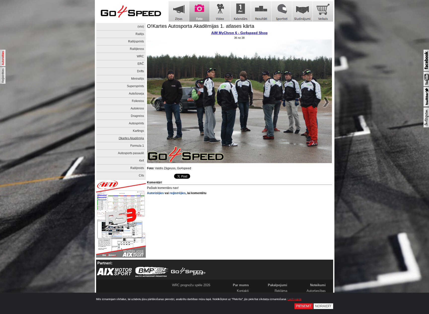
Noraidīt (323, 306)
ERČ (141, 64)
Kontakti (243, 291)
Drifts (140, 71)
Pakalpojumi (277, 285)
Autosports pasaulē (131, 153)
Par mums (241, 285)
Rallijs (140, 34)
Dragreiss (137, 116)
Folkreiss (138, 101)
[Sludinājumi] (302, 11)
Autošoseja (136, 93)
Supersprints (135, 86)
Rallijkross (137, 49)
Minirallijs (137, 78)
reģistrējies (178, 193)
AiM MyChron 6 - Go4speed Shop (239, 33)
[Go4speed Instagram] (426, 126)
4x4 (141, 160)
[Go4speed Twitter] (426, 105)
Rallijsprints (136, 41)
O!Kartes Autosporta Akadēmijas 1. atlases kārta (200, 26)
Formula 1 (137, 145)
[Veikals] (323, 11)
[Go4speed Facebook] (426, 70)
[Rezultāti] (261, 11)
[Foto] (199, 11)
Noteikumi (318, 285)
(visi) (141, 26)
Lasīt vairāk (294, 299)
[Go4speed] (131, 11)
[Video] (220, 11)
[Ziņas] (179, 11)
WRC (140, 56)
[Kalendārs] (240, 11)
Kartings (138, 131)
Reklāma (281, 291)
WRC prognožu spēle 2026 (191, 285)
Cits (141, 175)
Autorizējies (155, 193)
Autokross (137, 108)
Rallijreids (137, 168)
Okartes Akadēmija (131, 138)
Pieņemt (303, 306)
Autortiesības (316, 291)
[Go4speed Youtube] (426, 85)
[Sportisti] (282, 11)
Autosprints (136, 123)
